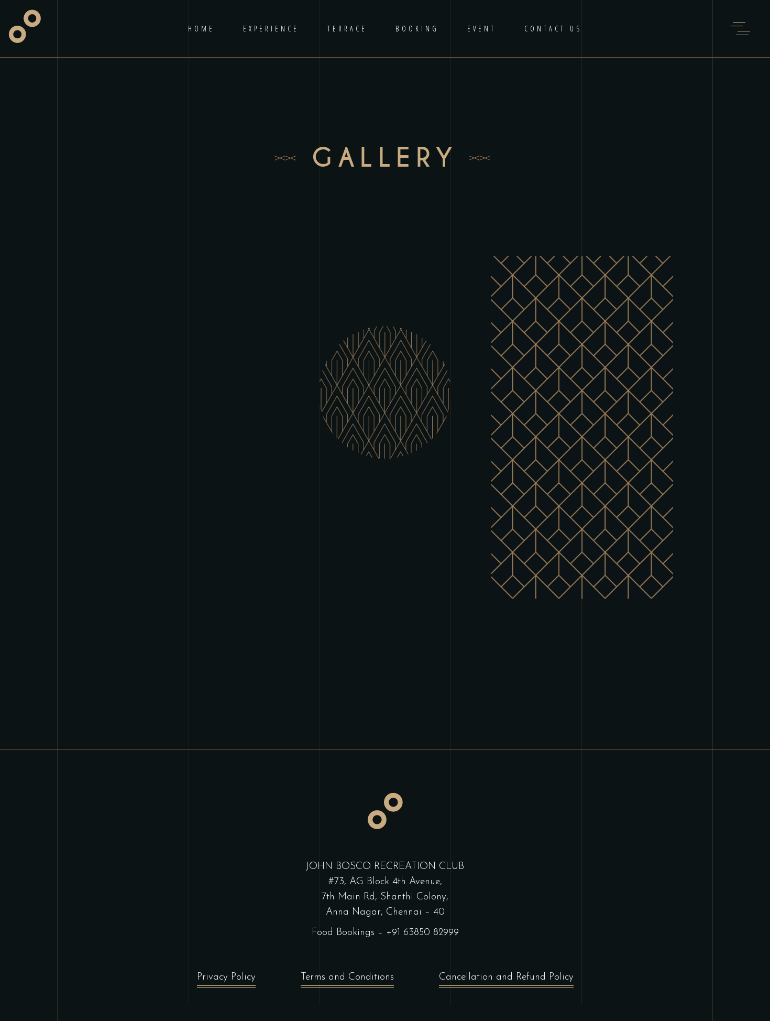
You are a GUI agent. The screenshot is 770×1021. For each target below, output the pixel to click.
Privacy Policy (226, 977)
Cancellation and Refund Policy (506, 977)
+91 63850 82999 (422, 933)
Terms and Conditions (347, 977)
